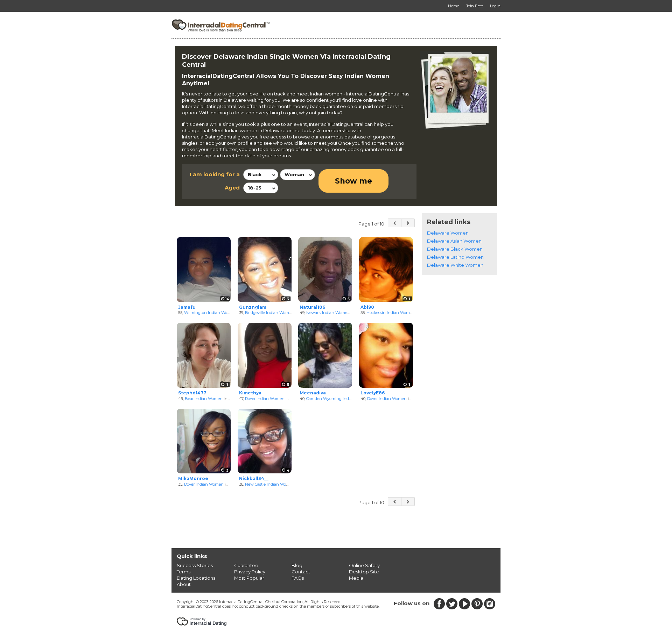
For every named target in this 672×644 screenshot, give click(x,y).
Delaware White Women (455, 265)
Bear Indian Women (204, 398)
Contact (301, 571)
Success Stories (195, 565)
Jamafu (187, 307)
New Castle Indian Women (270, 484)
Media (356, 578)
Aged (232, 187)
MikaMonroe (193, 478)
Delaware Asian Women (454, 241)
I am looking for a (215, 174)
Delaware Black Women (455, 249)
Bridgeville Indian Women (269, 312)
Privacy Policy (249, 571)
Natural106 (312, 307)
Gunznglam (252, 307)
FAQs (298, 578)
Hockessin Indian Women (390, 312)
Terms (183, 571)
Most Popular (249, 578)
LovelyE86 (372, 392)
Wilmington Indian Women (210, 312)
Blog (297, 565)
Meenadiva (313, 392)
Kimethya (250, 392)
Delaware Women (448, 233)
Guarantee (246, 565)
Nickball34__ (253, 478)
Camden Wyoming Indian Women (338, 398)
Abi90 (367, 307)
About (184, 584)
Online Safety (364, 565)
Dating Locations (196, 578)
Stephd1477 (192, 392)
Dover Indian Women (265, 398)
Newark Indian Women (328, 312)
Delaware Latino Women (455, 257)
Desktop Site (364, 571)
